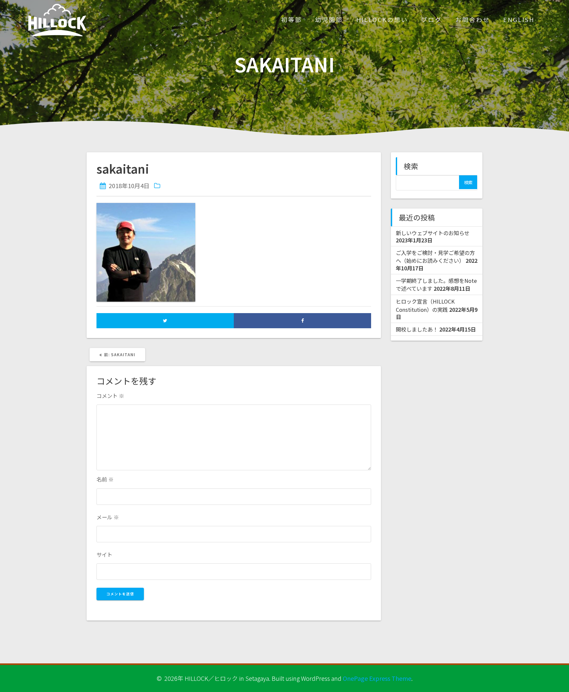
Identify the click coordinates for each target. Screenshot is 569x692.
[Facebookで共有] (302, 320)
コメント (110, 396)
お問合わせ (472, 19)
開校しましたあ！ (417, 329)
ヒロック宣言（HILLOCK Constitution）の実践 (425, 305)
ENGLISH (518, 19)
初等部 (291, 19)
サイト (104, 554)
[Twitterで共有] (165, 320)
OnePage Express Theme (377, 678)
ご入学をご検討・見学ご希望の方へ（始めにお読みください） (435, 256)
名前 (105, 479)
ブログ (431, 19)
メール (107, 517)
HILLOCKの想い (382, 19)
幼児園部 (329, 19)
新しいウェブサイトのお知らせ (433, 233)
